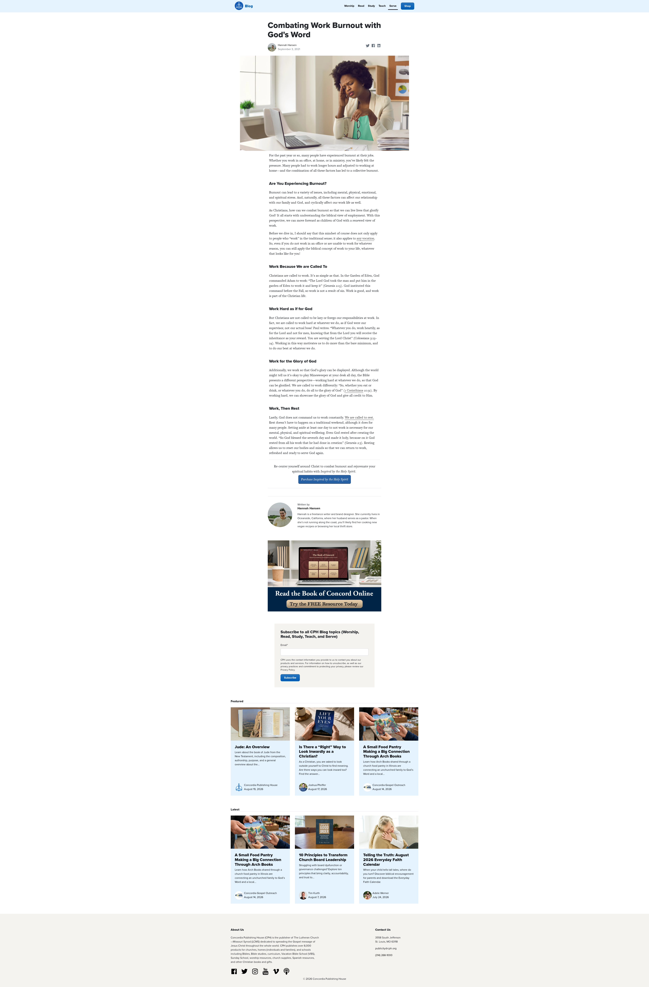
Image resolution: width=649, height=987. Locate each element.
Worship (349, 6)
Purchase (324, 479)
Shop (407, 6)
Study (371, 6)
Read (361, 6)
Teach (382, 6)
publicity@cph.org (385, 948)
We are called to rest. (359, 417)
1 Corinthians (354, 390)
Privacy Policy (288, 670)
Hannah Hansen (287, 45)
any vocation (365, 238)
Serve (392, 6)
